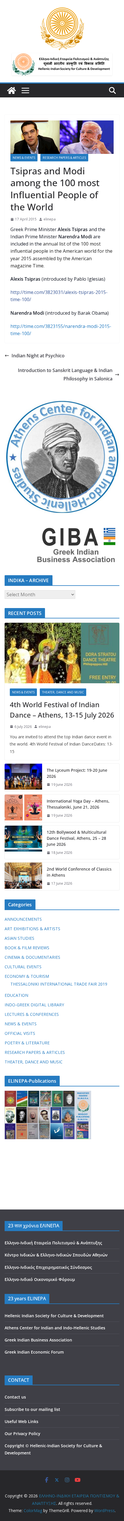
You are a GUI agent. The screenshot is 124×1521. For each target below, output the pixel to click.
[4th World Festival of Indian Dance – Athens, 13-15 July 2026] (62, 653)
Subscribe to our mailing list (32, 1409)
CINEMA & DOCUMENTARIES (32, 957)
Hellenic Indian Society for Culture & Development (54, 1315)
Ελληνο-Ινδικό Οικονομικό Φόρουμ (40, 1279)
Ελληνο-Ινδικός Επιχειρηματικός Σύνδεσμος (48, 1267)
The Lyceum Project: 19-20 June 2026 (77, 773)
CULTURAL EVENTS (23, 966)
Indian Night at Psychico (38, 355)
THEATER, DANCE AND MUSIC (63, 692)
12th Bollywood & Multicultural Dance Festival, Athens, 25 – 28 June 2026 (76, 838)
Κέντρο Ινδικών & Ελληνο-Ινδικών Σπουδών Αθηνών (56, 1255)
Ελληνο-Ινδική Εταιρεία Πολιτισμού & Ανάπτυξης (53, 1243)
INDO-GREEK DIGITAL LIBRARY (34, 1004)
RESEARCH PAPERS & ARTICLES (64, 158)
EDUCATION (16, 995)
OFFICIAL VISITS (20, 1033)
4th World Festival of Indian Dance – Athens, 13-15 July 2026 (62, 710)
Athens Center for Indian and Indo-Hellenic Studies (55, 1328)
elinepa (50, 219)
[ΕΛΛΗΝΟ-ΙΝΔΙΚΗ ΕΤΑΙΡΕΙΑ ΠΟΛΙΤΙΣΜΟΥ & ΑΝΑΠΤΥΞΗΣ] (11, 90)
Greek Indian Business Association (38, 1340)
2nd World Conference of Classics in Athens (79, 872)
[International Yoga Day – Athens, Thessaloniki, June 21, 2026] (23, 808)
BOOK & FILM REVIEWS (27, 947)
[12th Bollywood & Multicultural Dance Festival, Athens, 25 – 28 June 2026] (23, 842)
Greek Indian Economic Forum (34, 1352)
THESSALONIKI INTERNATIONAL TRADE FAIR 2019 (58, 984)
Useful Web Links (21, 1421)
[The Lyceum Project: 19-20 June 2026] (23, 777)
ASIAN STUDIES (19, 938)
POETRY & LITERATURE (27, 1043)
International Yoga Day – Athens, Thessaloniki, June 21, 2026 (78, 804)
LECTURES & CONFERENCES (32, 1014)
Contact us (15, 1397)
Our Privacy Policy (22, 1433)
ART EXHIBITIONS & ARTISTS (32, 928)
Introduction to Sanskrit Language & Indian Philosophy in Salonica (65, 374)
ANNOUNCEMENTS (23, 919)
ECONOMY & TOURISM (27, 976)
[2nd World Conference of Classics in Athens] (23, 876)
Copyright (14, 1445)
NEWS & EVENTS (24, 158)
